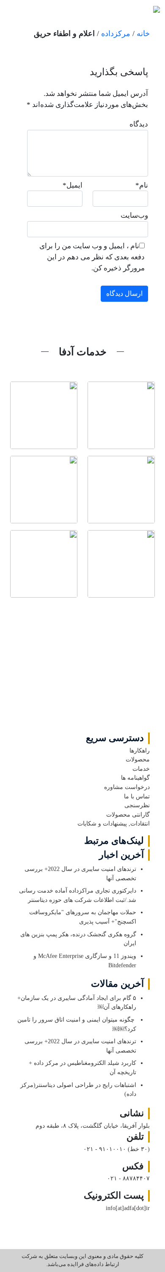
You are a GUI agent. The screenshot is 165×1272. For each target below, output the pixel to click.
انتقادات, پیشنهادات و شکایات (113, 823)
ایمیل (72, 185)
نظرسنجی (137, 805)
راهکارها (139, 750)
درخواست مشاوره (127, 786)
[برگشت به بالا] (82, 669)
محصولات (138, 759)
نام (141, 185)
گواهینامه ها (135, 777)
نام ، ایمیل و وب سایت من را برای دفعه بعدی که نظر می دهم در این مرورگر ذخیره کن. (92, 257)
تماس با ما (137, 796)
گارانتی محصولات (128, 814)
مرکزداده (115, 33)
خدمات (141, 768)
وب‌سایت (134, 215)
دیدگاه (138, 124)
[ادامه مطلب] (121, 415)
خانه (143, 33)
